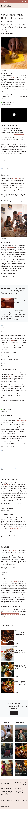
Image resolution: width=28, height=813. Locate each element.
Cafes (15, 298)
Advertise (10, 800)
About (3, 800)
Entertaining (12, 11)
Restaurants (18, 663)
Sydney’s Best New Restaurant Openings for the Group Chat (20, 682)
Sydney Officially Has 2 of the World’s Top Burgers (20, 666)
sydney (3, 1)
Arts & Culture (18, 310)
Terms (2, 803)
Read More (16, 307)
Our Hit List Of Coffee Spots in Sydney (20, 301)
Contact (17, 800)
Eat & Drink (4, 11)
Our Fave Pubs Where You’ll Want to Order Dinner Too (20, 634)
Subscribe (23, 1)
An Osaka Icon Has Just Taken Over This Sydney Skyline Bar (20, 650)
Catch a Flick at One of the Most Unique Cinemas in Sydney (20, 314)
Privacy (25, 800)
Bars (15, 630)
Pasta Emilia (12, 550)
